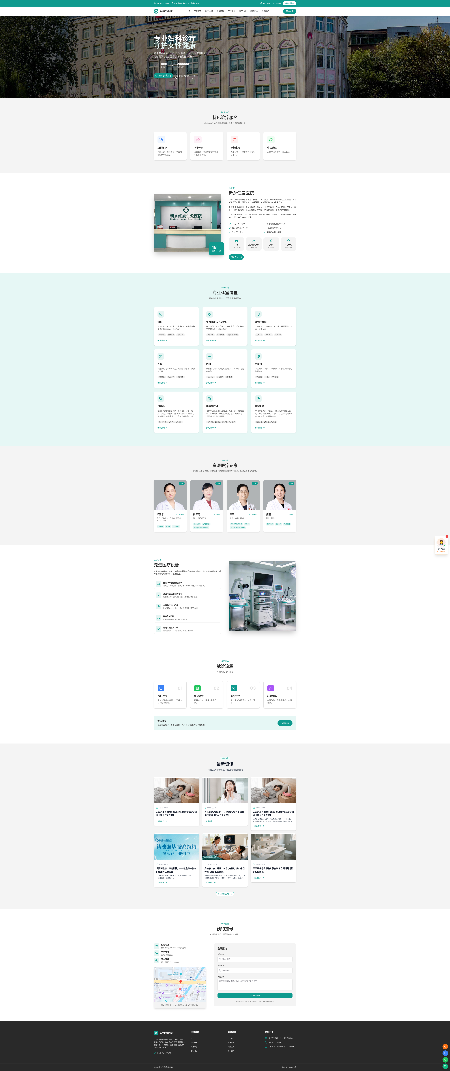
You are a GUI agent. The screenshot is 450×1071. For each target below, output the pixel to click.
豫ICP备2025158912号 (289, 1067)
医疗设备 (231, 11)
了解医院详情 (182, 76)
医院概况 (198, 11)
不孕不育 (231, 1042)
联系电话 (221, 965)
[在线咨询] (445, 1046)
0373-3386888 (167, 955)
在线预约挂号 (289, 3)
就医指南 (243, 11)
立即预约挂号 (165, 75)
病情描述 (221, 977)
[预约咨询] (445, 1053)
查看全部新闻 (223, 894)
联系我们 (265, 11)
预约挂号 (289, 11)
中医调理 (231, 1051)
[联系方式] (445, 1060)
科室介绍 (209, 11)
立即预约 (285, 723)
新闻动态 (254, 11)
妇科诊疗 (231, 1038)
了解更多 (234, 257)
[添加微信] (445, 1066)
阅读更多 (161, 821)
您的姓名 (221, 954)
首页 (188, 11)
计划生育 (231, 1047)
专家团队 (220, 11)
